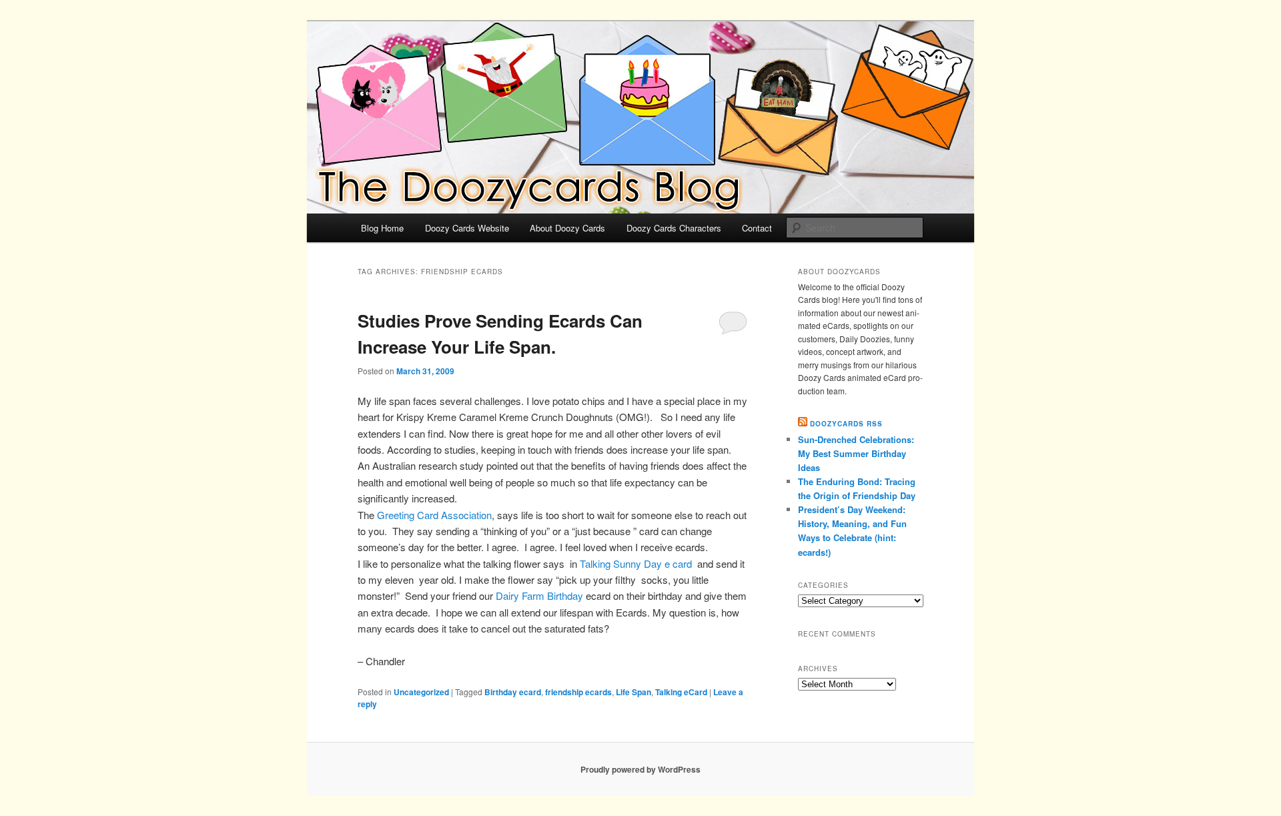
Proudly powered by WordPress (640, 769)
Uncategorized (421, 692)
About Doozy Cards (567, 228)
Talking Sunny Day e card (636, 563)
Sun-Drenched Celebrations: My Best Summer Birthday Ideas (856, 453)
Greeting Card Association (434, 515)
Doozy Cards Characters (673, 228)
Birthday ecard (512, 692)
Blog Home (382, 228)
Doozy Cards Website (467, 228)
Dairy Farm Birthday (541, 595)
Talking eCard (681, 692)
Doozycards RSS (846, 423)
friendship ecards (578, 692)
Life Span (633, 692)
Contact (757, 228)
